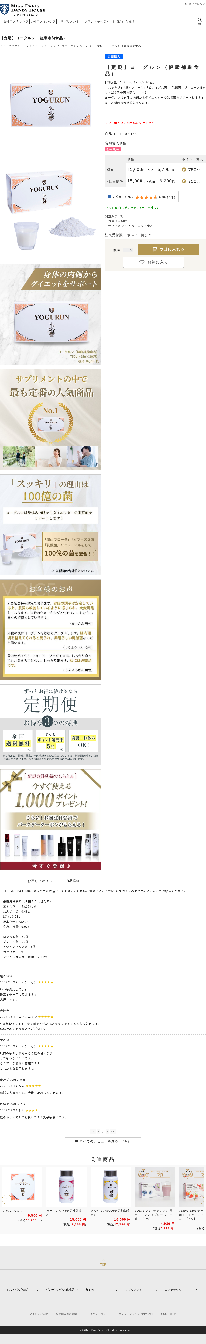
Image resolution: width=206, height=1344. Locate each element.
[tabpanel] (22, 1195)
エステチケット (174, 1289)
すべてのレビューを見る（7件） (104, 1141)
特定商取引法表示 (66, 1313)
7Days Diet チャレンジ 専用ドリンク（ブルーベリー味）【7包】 (154, 1214)
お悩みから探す (124, 21)
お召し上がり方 (40, 881)
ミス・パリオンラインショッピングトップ (28, 45)
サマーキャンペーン (75, 45)
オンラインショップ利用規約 (136, 1313)
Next (199, 1199)
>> (112, 1131)
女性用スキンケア (16, 21)
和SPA (90, 1289)
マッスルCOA (12, 1210)
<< (93, 1131)
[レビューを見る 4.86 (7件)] (141, 201)
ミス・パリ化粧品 (17, 1289)
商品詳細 (73, 881)
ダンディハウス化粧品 (60, 1289)
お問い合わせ (168, 1313)
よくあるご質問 (39, 1313)
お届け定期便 (117, 221)
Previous (7, 1199)
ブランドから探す (96, 21)
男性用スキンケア (43, 21)
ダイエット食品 (142, 225)
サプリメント (69, 21)
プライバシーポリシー (98, 1313)
